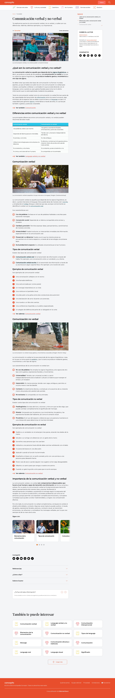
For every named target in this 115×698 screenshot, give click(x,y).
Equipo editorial (76, 683)
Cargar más (59, 662)
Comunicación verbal (32, 314)
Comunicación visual (69, 536)
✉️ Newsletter (105, 683)
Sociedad (19, 14)
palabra (34, 359)
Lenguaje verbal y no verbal (35, 156)
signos (32, 101)
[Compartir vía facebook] (17, 558)
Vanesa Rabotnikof (92, 40)
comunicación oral (36, 206)
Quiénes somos (65, 683)
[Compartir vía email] (21, 558)
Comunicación (30, 108)
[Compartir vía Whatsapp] (28, 558)
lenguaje (54, 99)
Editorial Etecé (83, 34)
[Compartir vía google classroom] (25, 558)
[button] (37, 544)
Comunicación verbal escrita (26, 262)
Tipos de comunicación (46, 536)
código (26, 204)
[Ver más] (101, 25)
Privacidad (86, 683)
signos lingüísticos (59, 72)
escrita (65, 202)
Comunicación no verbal (34, 473)
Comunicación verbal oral (25, 257)
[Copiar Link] (32, 558)
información (41, 97)
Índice (102, 2)
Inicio (14, 14)
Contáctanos (96, 683)
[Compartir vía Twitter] (14, 558)
